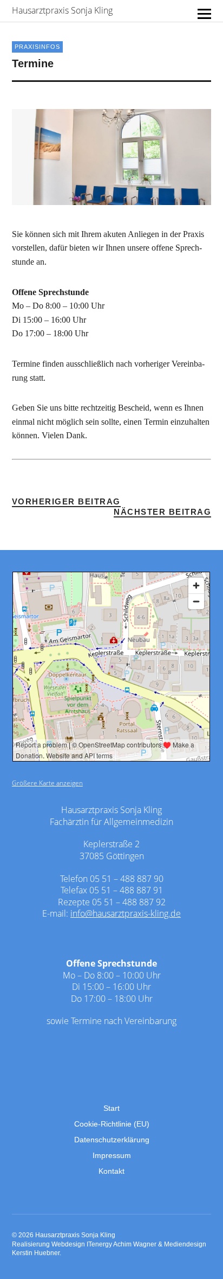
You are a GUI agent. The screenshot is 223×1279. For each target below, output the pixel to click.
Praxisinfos (37, 46)
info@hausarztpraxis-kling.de (125, 913)
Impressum (112, 1155)
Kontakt (111, 1171)
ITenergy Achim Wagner (121, 1244)
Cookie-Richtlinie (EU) (111, 1124)
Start (111, 1108)
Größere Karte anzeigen (47, 783)
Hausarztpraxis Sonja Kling (62, 10)
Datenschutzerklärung (111, 1139)
